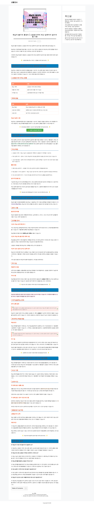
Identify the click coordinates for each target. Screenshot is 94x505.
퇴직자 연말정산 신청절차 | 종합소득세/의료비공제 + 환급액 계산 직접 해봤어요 (73, 30)
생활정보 (14, 2)
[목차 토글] (25, 488)
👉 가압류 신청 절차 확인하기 (35, 130)
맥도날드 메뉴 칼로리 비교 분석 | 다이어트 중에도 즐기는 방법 (35, 495)
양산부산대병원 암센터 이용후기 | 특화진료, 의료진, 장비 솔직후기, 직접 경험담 (73, 21)
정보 (35, 493)
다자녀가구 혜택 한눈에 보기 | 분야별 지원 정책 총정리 (35, 494)
